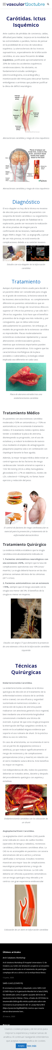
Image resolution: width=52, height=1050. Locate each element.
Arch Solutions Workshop (14, 957)
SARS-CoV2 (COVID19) (13, 983)
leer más (31, 1045)
